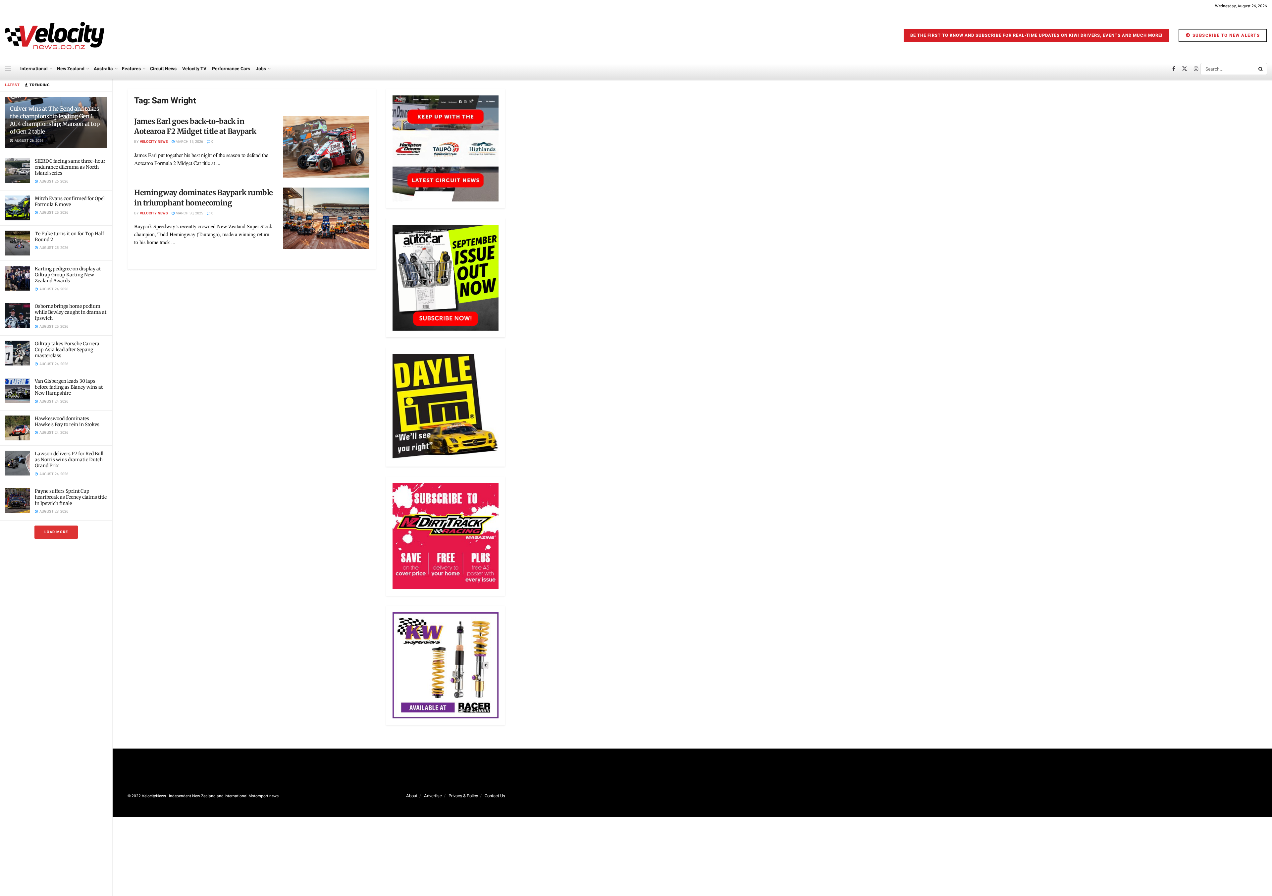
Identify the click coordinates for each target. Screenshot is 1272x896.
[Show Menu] (8, 69)
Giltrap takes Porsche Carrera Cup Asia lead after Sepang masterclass (67, 350)
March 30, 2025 (189, 213)
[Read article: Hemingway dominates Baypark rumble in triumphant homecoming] (326, 218)
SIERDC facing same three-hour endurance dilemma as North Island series (70, 167)
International (34, 68)
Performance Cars (231, 68)
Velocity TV (194, 68)
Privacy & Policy (463, 796)
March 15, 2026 (189, 141)
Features (131, 68)
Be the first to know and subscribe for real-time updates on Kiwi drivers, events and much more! (1036, 35)
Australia (103, 68)
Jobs (261, 68)
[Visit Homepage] (54, 35)
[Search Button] (1261, 69)
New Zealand (70, 68)
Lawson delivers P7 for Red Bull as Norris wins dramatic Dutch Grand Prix (69, 460)
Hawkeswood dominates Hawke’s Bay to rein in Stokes (67, 421)
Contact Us (495, 796)
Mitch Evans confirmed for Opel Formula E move (70, 201)
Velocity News (154, 141)
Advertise (433, 796)
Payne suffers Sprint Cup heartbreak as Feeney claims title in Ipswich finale (71, 497)
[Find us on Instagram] (1196, 69)
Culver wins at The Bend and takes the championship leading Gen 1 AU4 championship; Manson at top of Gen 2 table (54, 120)
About (411, 796)
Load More (56, 532)
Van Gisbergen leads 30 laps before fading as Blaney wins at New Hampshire (69, 387)
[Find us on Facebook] (1173, 69)
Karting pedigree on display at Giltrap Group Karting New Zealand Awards (68, 275)
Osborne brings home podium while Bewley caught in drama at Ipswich (70, 312)
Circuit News (163, 68)
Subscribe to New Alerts (1225, 35)
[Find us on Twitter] (1184, 69)
